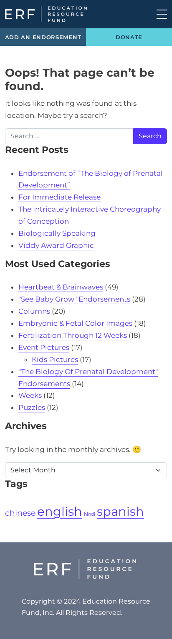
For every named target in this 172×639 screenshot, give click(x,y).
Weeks (30, 395)
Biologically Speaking (57, 233)
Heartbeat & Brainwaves (60, 287)
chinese (20, 513)
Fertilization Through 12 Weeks (72, 335)
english (59, 511)
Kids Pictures (55, 359)
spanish (120, 511)
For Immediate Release (59, 197)
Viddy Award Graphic (56, 245)
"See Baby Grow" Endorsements (74, 299)
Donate (129, 37)
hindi (89, 514)
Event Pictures (43, 347)
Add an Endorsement (43, 37)
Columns (34, 311)
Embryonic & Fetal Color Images (75, 323)
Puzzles (31, 407)
